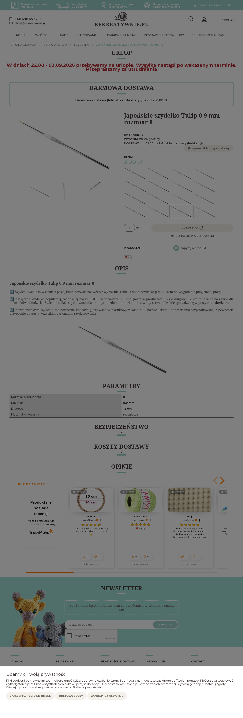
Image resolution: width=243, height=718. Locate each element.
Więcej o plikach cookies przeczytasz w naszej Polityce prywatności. (54, 687)
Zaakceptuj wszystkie (107, 695)
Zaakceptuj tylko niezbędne (30, 695)
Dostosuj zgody (71, 695)
